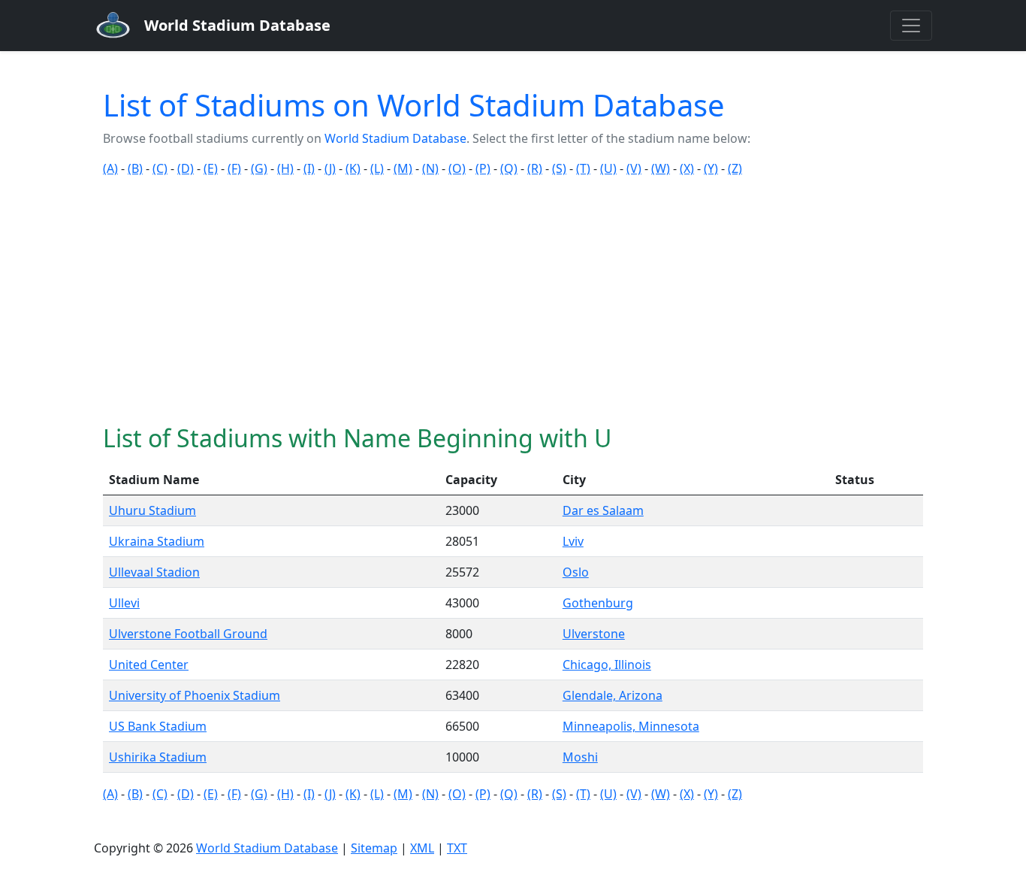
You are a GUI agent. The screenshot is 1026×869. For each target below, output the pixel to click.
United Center (149, 664)
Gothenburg (598, 603)
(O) (457, 168)
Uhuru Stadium (152, 510)
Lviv (573, 541)
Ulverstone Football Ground (188, 633)
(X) (687, 168)
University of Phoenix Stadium (194, 695)
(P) (482, 168)
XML (422, 848)
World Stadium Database (395, 138)
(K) (353, 168)
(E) (211, 168)
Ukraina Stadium (156, 541)
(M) (403, 168)
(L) (377, 168)
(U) (608, 168)
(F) (234, 168)
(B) (135, 168)
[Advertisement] (513, 300)
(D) (185, 168)
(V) (633, 168)
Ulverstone (594, 633)
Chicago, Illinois (607, 664)
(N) (430, 168)
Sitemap (374, 848)
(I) (309, 168)
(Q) (509, 168)
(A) (110, 168)
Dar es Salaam (603, 510)
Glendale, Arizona (612, 695)
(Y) (711, 168)
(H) (285, 168)
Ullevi (124, 603)
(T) (583, 168)
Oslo (576, 572)
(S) (559, 168)
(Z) (735, 168)
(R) (534, 168)
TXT (457, 848)
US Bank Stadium (158, 726)
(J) (330, 168)
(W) (660, 168)
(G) (259, 168)
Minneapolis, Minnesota (631, 726)
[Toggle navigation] (911, 26)
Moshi (580, 757)
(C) (159, 168)
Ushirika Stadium (158, 757)
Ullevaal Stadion (154, 572)
